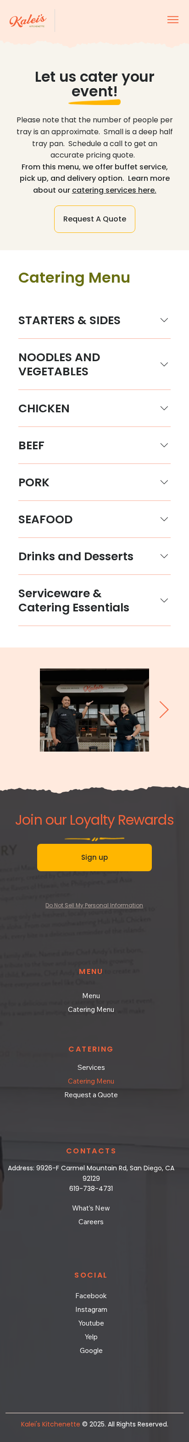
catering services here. (114, 190)
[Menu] (173, 19)
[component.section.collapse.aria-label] (164, 320)
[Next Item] (163, 710)
